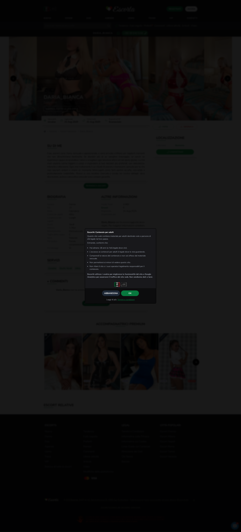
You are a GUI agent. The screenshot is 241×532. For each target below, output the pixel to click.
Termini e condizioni (126, 299)
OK (130, 293)
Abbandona (111, 293)
